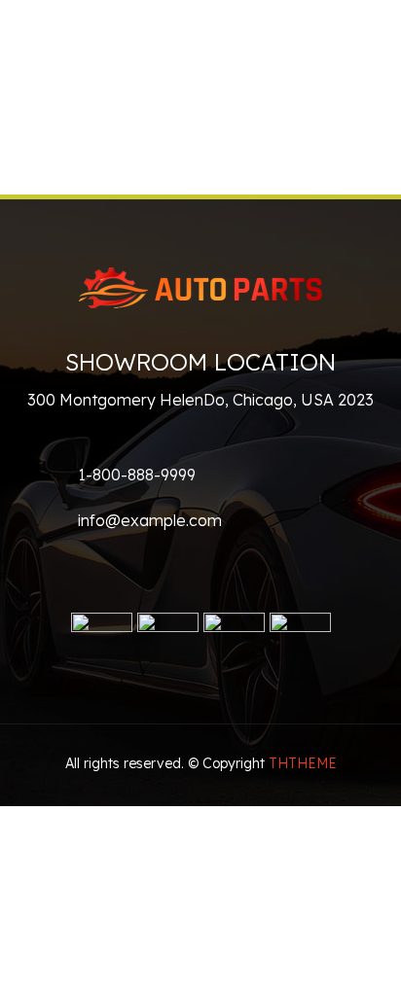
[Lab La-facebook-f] (45, 570)
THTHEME (303, 763)
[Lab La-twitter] (92, 570)
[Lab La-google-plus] (186, 570)
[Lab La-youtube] (139, 570)
